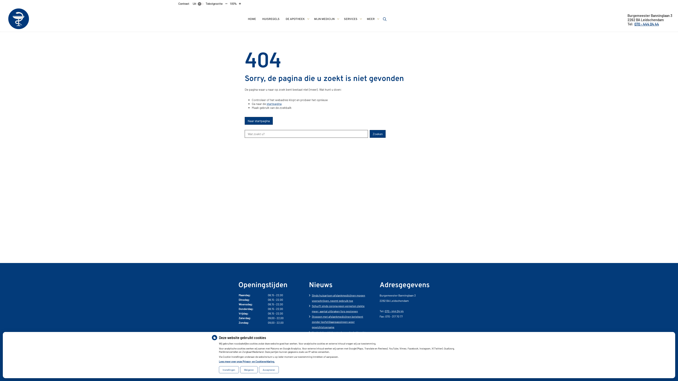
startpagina (274, 104)
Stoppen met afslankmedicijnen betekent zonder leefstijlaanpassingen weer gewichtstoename (337, 322)
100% (233, 3)
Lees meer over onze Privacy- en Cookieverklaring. (247, 361)
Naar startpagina (259, 121)
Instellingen (229, 369)
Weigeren (249, 369)
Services (350, 19)
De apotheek (295, 19)
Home (252, 19)
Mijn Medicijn (324, 19)
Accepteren (269, 369)
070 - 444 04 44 (394, 311)
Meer (371, 19)
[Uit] (201, 4)
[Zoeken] (385, 19)
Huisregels (270, 19)
